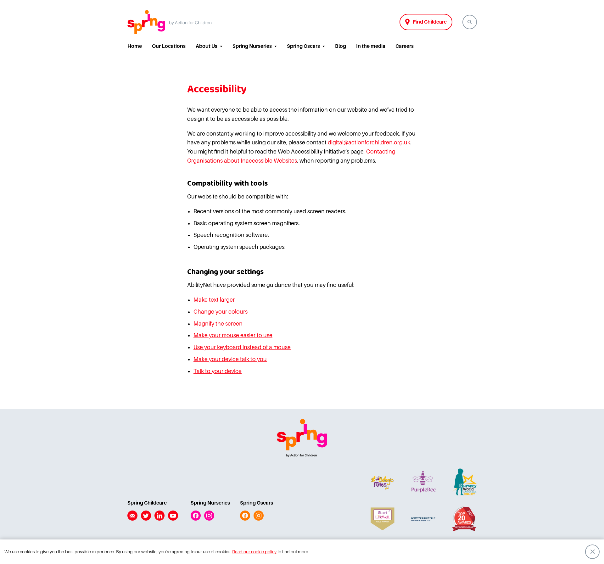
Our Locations (169, 46)
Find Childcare (430, 22)
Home (134, 46)
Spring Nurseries (252, 46)
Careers (404, 46)
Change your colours (220, 312)
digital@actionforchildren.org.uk (369, 142)
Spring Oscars (303, 46)
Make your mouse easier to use (232, 335)
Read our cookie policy (254, 551)
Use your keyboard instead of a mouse (242, 347)
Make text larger (214, 300)
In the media (370, 46)
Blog (340, 46)
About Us (206, 46)
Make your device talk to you (230, 359)
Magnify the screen (218, 324)
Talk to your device (217, 371)
